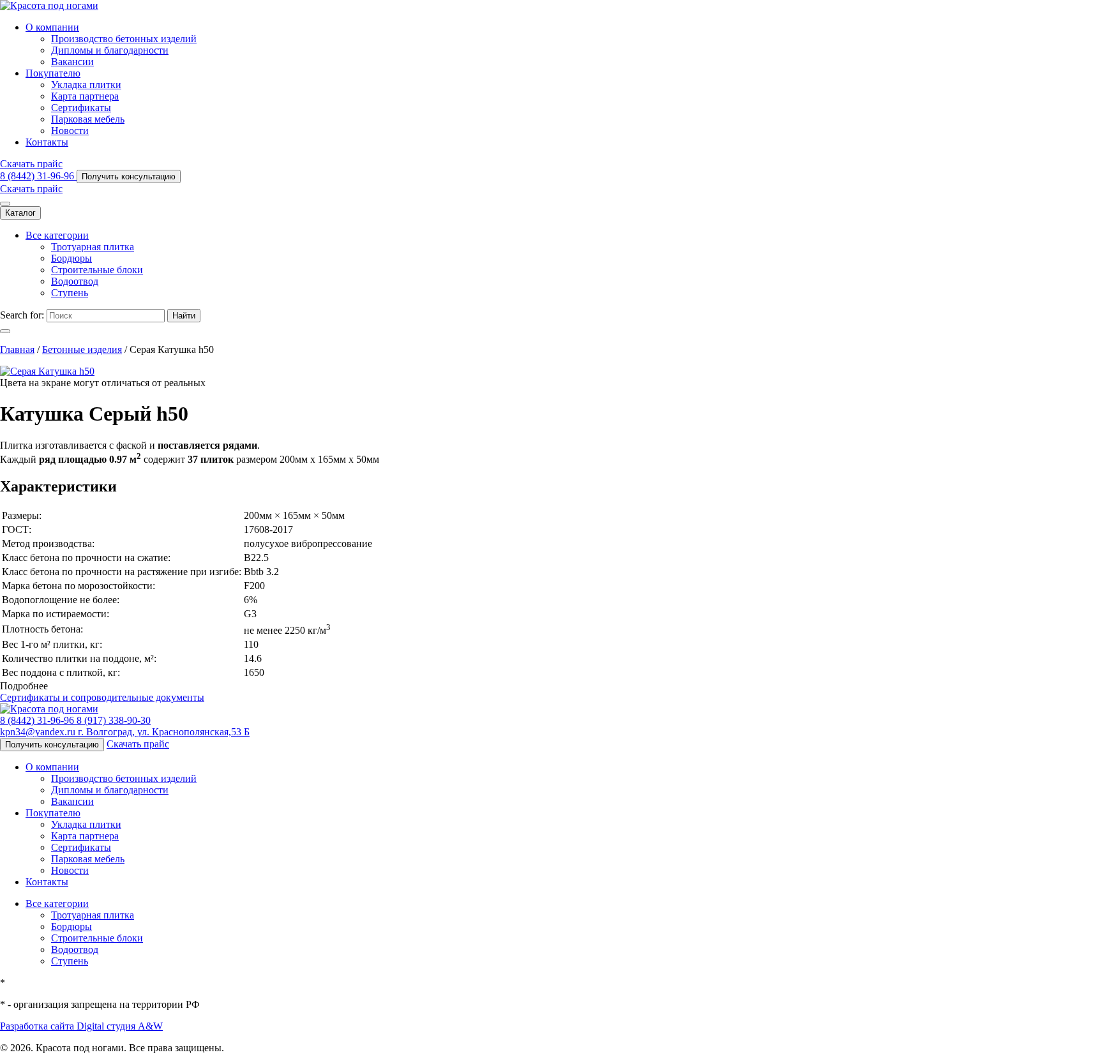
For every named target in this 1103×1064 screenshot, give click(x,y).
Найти (183, 315)
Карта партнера (85, 96)
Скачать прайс (31, 163)
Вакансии (72, 61)
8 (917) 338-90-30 (114, 720)
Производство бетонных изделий (124, 38)
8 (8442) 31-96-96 (38, 175)
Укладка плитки (86, 84)
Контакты (47, 142)
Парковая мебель (87, 119)
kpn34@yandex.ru (39, 731)
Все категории (57, 235)
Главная (17, 349)
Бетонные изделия (82, 349)
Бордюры (71, 258)
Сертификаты (81, 107)
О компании (52, 27)
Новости (70, 130)
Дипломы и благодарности (110, 50)
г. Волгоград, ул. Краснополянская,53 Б (164, 731)
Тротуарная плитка (92, 246)
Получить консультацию (129, 176)
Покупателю (53, 73)
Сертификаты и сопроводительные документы (102, 697)
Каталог (20, 213)
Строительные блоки (97, 269)
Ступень (69, 292)
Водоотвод (74, 281)
